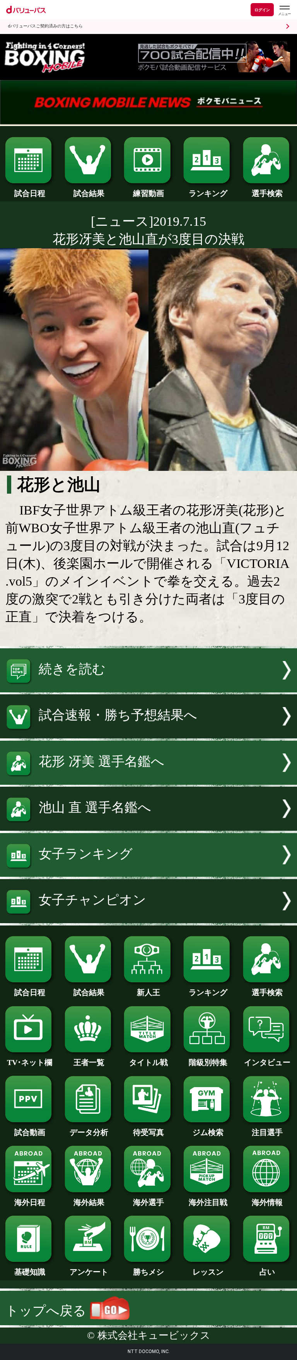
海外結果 (88, 1202)
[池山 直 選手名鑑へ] (148, 826)
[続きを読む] (148, 688)
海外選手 (148, 1202)
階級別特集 (208, 1062)
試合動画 (29, 1132)
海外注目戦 (208, 1202)
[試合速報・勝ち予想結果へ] (148, 734)
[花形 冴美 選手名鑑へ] (148, 780)
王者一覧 (88, 1062)
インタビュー (267, 1062)
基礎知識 (29, 1272)
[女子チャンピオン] (148, 919)
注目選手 (267, 1132)
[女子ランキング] (148, 872)
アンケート (89, 1272)
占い (267, 1272)
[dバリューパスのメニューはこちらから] (284, 10)
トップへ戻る (47, 1311)
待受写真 (148, 1132)
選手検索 (267, 193)
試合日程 (29, 193)
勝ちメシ (148, 1272)
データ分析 (89, 1132)
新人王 (148, 992)
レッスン (208, 1272)
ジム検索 (208, 1132)
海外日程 (29, 1202)
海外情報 (267, 1202)
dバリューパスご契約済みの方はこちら (45, 26)
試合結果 (88, 193)
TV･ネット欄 (29, 1062)
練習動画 (148, 193)
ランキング (208, 193)
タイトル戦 (148, 1062)
